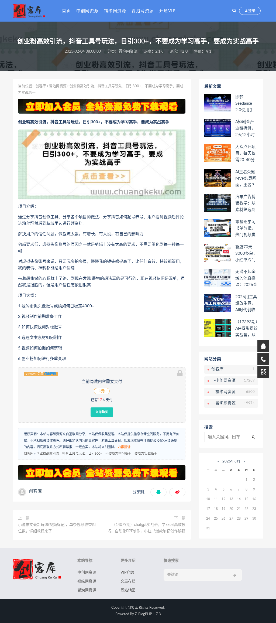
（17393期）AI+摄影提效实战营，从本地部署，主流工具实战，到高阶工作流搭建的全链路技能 (246, 329)
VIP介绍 (127, 572)
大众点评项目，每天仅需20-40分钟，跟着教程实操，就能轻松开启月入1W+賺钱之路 (246, 154)
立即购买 (101, 412)
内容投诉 (124, 447)
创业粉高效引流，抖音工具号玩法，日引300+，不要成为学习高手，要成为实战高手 (96, 453)
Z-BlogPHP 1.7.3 (148, 614)
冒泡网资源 (143, 11)
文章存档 (128, 581)
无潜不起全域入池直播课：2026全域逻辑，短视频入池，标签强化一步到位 (246, 279)
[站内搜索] (234, 11)
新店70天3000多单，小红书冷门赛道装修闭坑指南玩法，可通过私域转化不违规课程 (246, 254)
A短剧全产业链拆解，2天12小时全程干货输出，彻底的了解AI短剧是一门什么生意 (245, 129)
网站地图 (128, 590)
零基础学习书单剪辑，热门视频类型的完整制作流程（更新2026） (245, 229)
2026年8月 (231, 461)
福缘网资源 (115, 11)
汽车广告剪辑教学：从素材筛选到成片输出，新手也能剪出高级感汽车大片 (245, 204)
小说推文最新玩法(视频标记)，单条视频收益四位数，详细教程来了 (57, 528)
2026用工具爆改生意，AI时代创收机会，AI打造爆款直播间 (246, 304)
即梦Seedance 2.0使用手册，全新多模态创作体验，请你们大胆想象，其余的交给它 (245, 104)
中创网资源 (87, 11)
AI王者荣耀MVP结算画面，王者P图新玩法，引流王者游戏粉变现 (245, 179)
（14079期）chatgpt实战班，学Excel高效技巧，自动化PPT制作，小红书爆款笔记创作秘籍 (146, 528)
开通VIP (167, 11)
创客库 (41, 86)
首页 (66, 11)
